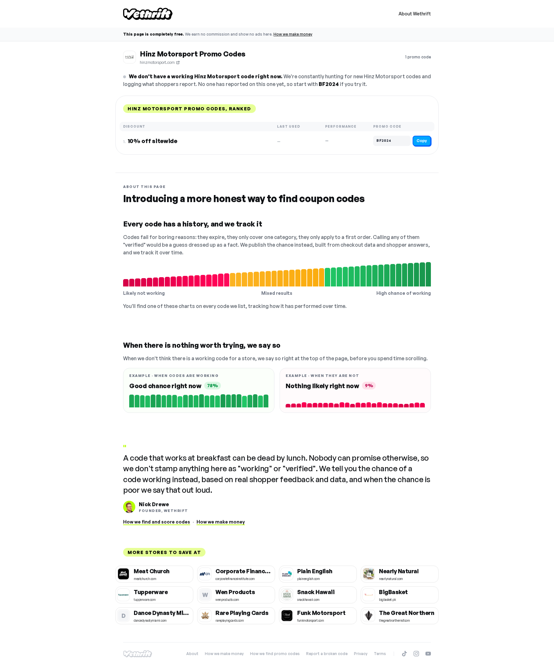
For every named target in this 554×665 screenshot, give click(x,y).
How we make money (292, 34)
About (192, 653)
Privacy (360, 653)
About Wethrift (415, 13)
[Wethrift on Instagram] (416, 653)
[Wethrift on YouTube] (428, 653)
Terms (380, 653)
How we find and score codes (156, 521)
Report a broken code (327, 653)
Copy (421, 140)
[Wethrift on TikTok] (404, 653)
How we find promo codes (275, 653)
